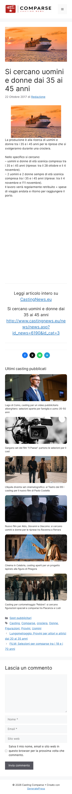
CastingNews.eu (36, 299)
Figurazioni (12, 628)
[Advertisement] (36, 239)
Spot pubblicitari (20, 618)
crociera (42, 623)
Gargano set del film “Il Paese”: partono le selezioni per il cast (35, 449)
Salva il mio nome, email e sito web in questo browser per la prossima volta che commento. (36, 751)
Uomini (36, 628)
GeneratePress (36, 788)
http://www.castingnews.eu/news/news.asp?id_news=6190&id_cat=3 (36, 326)
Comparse (28, 623)
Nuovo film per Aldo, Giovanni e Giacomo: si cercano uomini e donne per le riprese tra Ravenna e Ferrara (33, 528)
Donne (53, 623)
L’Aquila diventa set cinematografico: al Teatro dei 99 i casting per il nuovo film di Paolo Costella (34, 489)
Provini (25, 628)
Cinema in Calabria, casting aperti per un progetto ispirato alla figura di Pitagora (32, 567)
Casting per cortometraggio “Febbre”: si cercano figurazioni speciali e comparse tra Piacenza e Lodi (33, 606)
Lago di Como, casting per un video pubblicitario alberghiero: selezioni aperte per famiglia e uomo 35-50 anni (35, 409)
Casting (15, 623)
